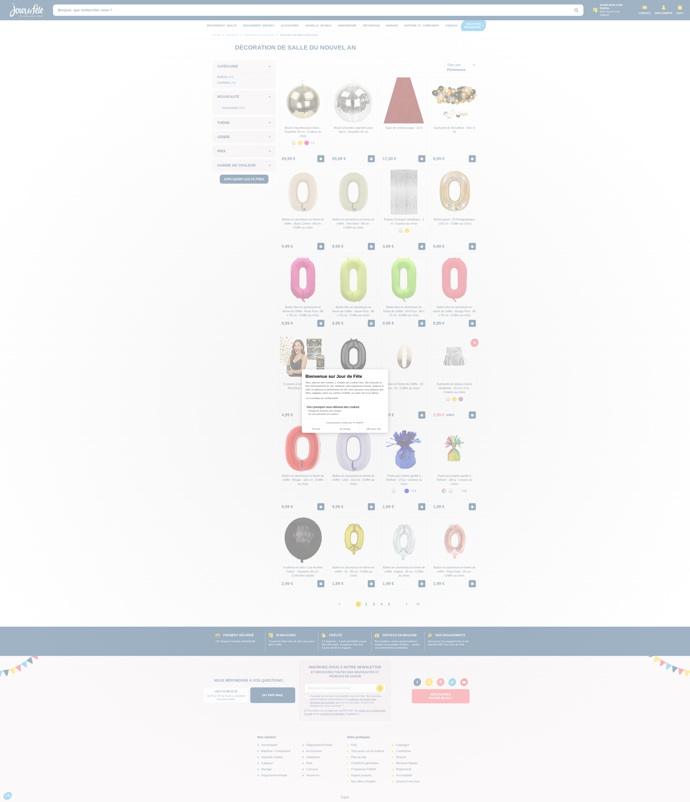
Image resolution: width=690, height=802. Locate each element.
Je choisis (345, 428)
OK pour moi (374, 428)
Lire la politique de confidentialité (321, 398)
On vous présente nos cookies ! (323, 414)
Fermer (316, 428)
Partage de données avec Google (324, 411)
